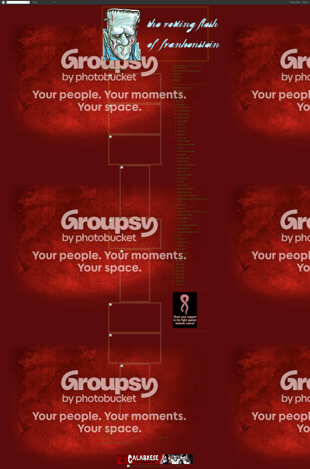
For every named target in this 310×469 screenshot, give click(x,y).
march (179, 235)
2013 (178, 264)
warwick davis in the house (187, 195)
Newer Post (106, 438)
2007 (178, 284)
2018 (178, 94)
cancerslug (177, 77)
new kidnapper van (184, 218)
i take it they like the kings (187, 225)
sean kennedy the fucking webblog (186, 71)
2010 (178, 274)
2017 (178, 98)
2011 (178, 271)
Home (135, 438)
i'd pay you (181, 208)
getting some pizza (184, 192)
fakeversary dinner (184, 175)
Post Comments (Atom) (122, 443)
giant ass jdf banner (184, 215)
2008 (178, 281)
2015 (178, 105)
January (181, 256)
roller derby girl (183, 242)
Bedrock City (182, 161)
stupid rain (181, 239)
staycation (181, 249)
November (182, 111)
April (179, 135)
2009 (178, 278)
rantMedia (177, 74)
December (182, 107)
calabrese (177, 80)
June (180, 128)
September (182, 118)
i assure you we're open (186, 144)
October (181, 114)
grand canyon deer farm (115, 69)
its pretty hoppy (183, 141)
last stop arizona (183, 168)
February (181, 253)
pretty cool (181, 205)
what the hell (182, 185)
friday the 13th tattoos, (185, 188)
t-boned (180, 148)
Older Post (164, 438)
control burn (181, 155)
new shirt (180, 182)
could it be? (181, 245)
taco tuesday (182, 222)
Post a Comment (108, 434)
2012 (178, 268)
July (179, 124)
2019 (178, 91)
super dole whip (183, 228)
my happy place (183, 158)
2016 (178, 101)
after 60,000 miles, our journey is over (192, 212)
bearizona (181, 172)
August (181, 121)
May (179, 131)
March (180, 138)
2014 (178, 261)
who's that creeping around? (188, 232)
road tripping (182, 178)
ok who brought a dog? (186, 151)
